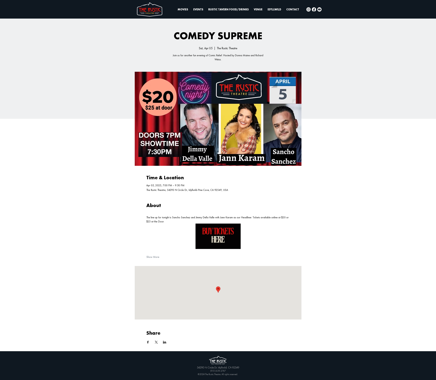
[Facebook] (314, 9)
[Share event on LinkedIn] (164, 342)
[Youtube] (319, 9)
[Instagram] (308, 9)
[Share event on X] (156, 342)
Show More (152, 257)
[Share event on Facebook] (148, 342)
